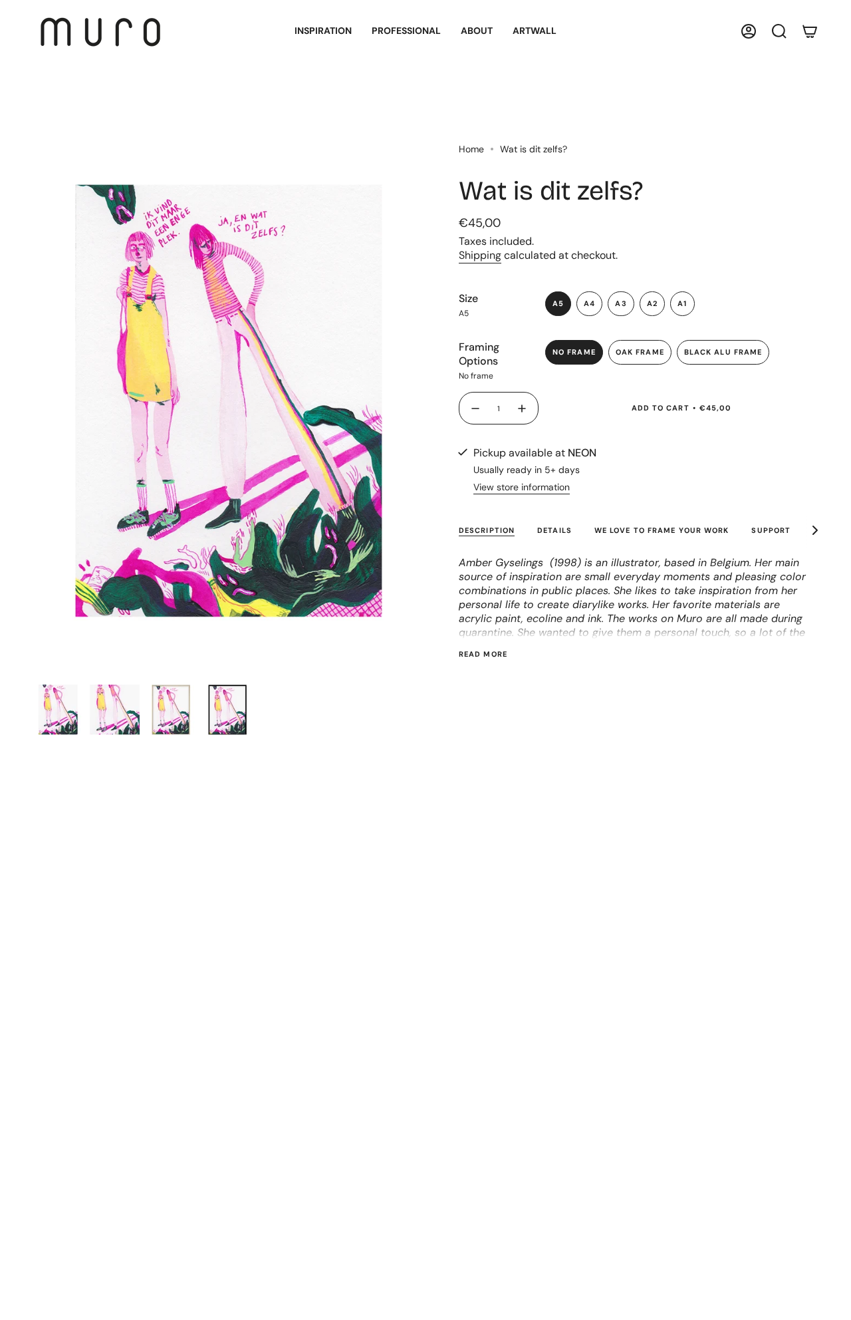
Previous (33, 400)
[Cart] (809, 31)
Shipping (480, 255)
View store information (521, 487)
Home (471, 149)
